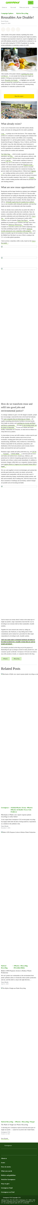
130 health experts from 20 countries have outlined (20, 202)
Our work (13, 7)
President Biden (19, 968)
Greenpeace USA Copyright (10, 1197)
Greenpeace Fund (6, 1188)
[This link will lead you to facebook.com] (15, 1153)
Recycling (24, 966)
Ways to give (5, 1184)
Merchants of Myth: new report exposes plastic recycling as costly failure (16, 816)
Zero (11, 156)
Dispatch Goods (27, 164)
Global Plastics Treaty (19, 807)
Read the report (19, 96)
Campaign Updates (7, 13)
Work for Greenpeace (8, 1179)
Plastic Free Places (22, 220)
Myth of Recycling (22, 13)
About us (4, 7)
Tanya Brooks (4, 826)
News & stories (6, 1167)
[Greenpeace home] (16, 2)
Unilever (14, 812)
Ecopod (31, 177)
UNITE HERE (15, 454)
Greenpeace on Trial (7, 1192)
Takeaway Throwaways (15, 224)
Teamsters (6, 454)
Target (32, 1122)
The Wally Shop (5, 154)
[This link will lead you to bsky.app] (6, 1153)
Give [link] (30, 2)
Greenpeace (5, 807)
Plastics (30, 807)
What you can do (24, 7)
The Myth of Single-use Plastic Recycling (14, 1125)
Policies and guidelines (8, 1175)
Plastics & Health (17, 810)
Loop (2, 133)
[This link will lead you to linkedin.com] (11, 1153)
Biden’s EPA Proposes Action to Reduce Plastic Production (16, 972)
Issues (3, 1162)
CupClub (8, 160)
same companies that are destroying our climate (17, 419)
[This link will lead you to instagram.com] (2, 1153)
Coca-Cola (27, 810)
